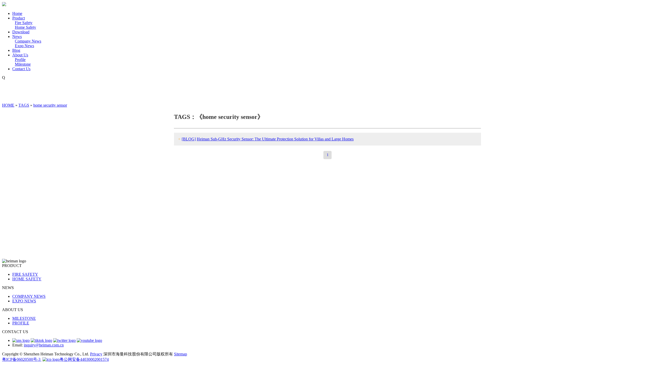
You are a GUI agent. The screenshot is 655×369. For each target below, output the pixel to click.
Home (17, 13)
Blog (16, 50)
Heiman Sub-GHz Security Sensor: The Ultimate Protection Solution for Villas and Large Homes (275, 139)
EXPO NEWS (24, 301)
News (17, 36)
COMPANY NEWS (29, 296)
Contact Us (21, 69)
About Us (20, 55)
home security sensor (50, 105)
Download (20, 32)
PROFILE (20, 323)
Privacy (96, 354)
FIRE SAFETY (25, 274)
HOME (8, 105)
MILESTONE (24, 318)
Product (18, 18)
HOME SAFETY (26, 279)
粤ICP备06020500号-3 (21, 359)
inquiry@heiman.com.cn (44, 345)
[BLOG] (189, 139)
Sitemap (180, 354)
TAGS (23, 105)
